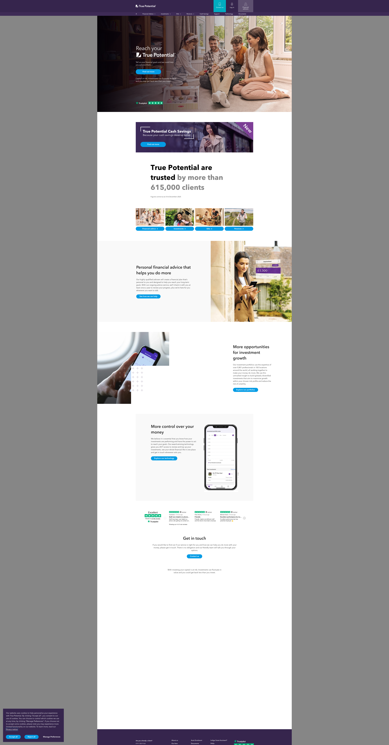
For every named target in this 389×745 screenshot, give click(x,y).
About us (175, 740)
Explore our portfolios (245, 390)
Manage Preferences (51, 737)
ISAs (177, 14)
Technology (229, 14)
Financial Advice (148, 14)
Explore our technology (164, 458)
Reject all (31, 737)
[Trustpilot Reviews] (149, 103)
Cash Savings (204, 14)
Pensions (189, 14)
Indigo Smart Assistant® (219, 740)
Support (217, 14)
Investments (165, 14)
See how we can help (148, 296)
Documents (242, 14)
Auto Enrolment (196, 740)
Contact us (194, 556)
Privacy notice (12, 729)
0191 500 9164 (140, 743)
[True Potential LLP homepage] (146, 6)
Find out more (148, 72)
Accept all (13, 737)
